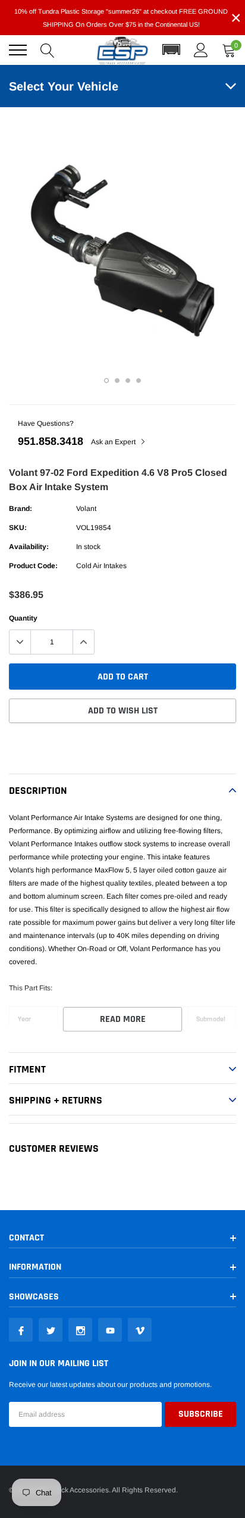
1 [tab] (106, 380)
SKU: (18, 527)
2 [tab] (117, 380)
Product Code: (33, 566)
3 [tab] (127, 380)
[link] (21, 1330)
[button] (171, 50)
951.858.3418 (50, 441)
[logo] (122, 50)
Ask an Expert (114, 442)
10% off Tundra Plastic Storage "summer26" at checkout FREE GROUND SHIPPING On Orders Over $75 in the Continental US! (121, 18)
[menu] (18, 50)
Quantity (23, 618)
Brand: (20, 508)
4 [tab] (138, 380)
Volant (86, 508)
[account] (201, 50)
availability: (29, 547)
